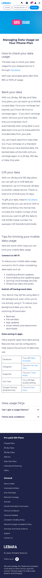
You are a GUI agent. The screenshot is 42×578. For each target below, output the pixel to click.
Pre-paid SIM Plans (19, 7)
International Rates (11, 488)
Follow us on (9, 559)
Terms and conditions (13, 417)
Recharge (34, 7)
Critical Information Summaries (16, 506)
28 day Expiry (9, 448)
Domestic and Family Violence (16, 529)
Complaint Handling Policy (14, 520)
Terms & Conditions (11, 511)
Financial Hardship (11, 515)
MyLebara (15, 70)
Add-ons (7, 457)
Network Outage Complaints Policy (18, 524)
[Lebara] (6, 2)
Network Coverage (11, 497)
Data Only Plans (10, 461)
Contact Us (8, 538)
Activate (7, 7)
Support (7, 533)
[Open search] (22, 3)
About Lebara (9, 484)
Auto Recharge (10, 493)
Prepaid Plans (9, 443)
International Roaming (13, 466)
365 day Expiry (9, 452)
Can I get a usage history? (15, 410)
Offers (6, 470)
